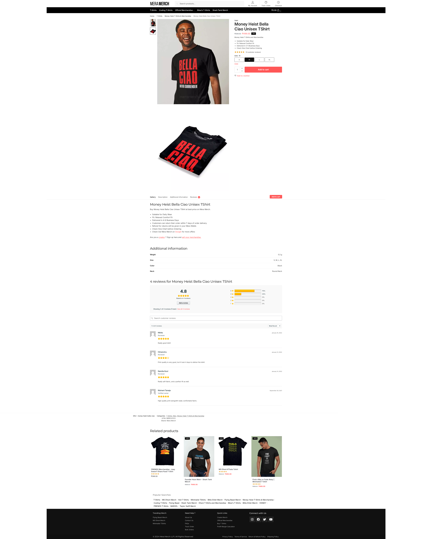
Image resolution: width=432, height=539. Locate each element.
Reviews (193, 197)
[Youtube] (271, 519)
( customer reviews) (253, 52)
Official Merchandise (224, 520)
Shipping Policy (273, 537)
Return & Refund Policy (257, 537)
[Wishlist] (177, 439)
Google (178, 232)
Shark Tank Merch (189, 503)
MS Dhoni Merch (169, 500)
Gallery (153, 197)
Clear (236, 64)
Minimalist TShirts (198, 500)
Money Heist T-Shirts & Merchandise (178, 16)
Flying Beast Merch (233, 500)
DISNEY (263, 503)
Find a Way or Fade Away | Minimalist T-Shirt (263, 480)
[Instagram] (252, 519)
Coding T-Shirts (160, 503)
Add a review (183, 303)
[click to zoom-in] (193, 61)
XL (269, 60)
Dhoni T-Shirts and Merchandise (212, 503)
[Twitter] (264, 519)
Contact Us (189, 520)
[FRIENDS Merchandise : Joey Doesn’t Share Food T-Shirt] (165, 451)
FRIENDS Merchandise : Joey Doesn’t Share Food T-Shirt (163, 470)
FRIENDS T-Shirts (161, 506)
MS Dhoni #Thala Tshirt (228, 469)
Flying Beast (174, 503)
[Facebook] (258, 519)
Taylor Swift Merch (188, 506)
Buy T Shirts (221, 523)
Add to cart (263, 69)
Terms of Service (240, 537)
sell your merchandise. (191, 237)
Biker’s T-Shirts (234, 503)
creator (162, 237)
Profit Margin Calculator (226, 526)
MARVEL (174, 506)
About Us (188, 517)
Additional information (179, 197)
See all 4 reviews (183, 309)
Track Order (189, 526)
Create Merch (222, 517)
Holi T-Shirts (183, 500)
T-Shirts (159, 16)
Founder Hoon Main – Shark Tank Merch (198, 480)
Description (162, 197)
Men (174, 416)
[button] (277, 10)
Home (152, 16)
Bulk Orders (189, 530)
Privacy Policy (227, 537)
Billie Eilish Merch (215, 500)
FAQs (187, 523)
